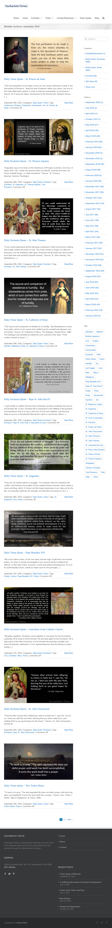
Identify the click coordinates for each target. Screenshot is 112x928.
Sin (44, 105)
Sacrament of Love (38, 423)
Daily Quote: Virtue (40, 103)
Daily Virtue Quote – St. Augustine (21, 476)
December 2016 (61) (95, 254)
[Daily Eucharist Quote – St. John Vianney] (38, 216)
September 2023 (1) (94, 102)
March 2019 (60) (93, 136)
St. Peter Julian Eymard (95, 450)
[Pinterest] (14, 874)
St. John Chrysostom (26, 732)
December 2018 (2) (94, 153)
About (62, 841)
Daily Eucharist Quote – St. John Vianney (25, 240)
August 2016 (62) (93, 276)
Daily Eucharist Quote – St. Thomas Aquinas (26, 161)
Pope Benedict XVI (25, 576)
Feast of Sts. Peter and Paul (72, 890)
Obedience (15, 346)
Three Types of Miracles (70, 874)
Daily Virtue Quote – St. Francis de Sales (24, 79)
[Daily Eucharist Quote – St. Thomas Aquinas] (38, 137)
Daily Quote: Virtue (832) (94, 68)
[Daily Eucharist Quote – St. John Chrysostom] (38, 685)
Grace (102, 359)
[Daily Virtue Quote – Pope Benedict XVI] (38, 529)
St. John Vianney (19, 267)
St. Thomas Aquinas (32, 185)
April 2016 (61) (92, 299)
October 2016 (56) (94, 265)
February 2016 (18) (94, 310)
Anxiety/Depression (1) (95, 53)
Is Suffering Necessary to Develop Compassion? (81, 882)
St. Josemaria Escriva (94, 445)
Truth (103, 472)
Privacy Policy (22, 923)
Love (100, 368)
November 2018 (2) (94, 158)
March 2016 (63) (93, 304)
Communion (90, 345)
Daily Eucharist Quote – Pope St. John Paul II (27, 399)
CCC (6, 656)
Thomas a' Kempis (93, 468)
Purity (88, 395)
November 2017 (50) (95, 192)
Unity (88, 477)
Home (62, 836)
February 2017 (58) (94, 243)
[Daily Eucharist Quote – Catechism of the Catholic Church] (38, 605)
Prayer (18, 806)
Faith (99, 355)
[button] (103, 18)
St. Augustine (18, 185)
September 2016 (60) (95, 271)
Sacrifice (89, 400)
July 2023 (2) (91, 108)
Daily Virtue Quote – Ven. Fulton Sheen (24, 785)
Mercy (95, 373)
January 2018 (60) (94, 181)
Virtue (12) (90, 87)
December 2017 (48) (95, 186)
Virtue (20, 500)
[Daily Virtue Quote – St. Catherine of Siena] (38, 296)
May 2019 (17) (92, 125)
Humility (7, 346)
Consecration (91, 350)
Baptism (100, 332)
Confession (8, 105)
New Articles (65, 898)
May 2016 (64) (92, 293)
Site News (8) (91, 81)
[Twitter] (9, 874)
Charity (7, 576)
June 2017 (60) (92, 220)
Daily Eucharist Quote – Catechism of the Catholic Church (33, 629)
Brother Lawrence (92, 336)
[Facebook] (5, 874)
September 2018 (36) (95, 164)
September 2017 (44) (95, 203)
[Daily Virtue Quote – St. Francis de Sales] (38, 55)
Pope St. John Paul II (21, 423)
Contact (63, 847)
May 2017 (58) (92, 226)
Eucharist (8, 185)
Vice (15, 500)
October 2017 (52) (94, 198)
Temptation (90, 463)
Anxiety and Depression (70, 906)
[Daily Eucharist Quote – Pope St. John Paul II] (38, 375)
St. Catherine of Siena (35, 346)
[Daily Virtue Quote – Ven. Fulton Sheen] (38, 762)
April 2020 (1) (91, 113)
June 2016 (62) (92, 288)
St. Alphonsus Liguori (94, 404)
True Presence (91, 472)
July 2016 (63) (92, 282)
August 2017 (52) (93, 209)
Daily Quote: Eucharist (42, 182)
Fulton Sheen (9, 806)
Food (15, 732)
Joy (96, 364)
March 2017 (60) (93, 237)
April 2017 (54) (92, 231)
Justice (13, 576)
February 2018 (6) (93, 175)
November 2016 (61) (95, 259)
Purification (26, 105)
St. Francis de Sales (94, 427)
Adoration (89, 332)
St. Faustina (90, 422)
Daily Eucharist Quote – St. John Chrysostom (26, 709)
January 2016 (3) (93, 316)
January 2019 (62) (94, 147)
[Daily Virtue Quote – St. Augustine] (38, 452)
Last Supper (90, 368)
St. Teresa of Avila (93, 454)
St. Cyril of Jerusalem (94, 418)
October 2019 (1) (93, 119)
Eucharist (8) (91, 76)
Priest (25, 656)
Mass (19, 656)
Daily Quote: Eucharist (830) (95, 60)
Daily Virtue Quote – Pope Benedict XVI (24, 552)
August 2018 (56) (93, 170)
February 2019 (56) (94, 142)
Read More (68, 103)
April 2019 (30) (92, 130)
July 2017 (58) (92, 215)
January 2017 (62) (94, 248)
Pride (23, 346)
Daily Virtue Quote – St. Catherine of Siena (26, 319)
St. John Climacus (93, 436)
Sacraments (37, 105)
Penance (17, 105)
